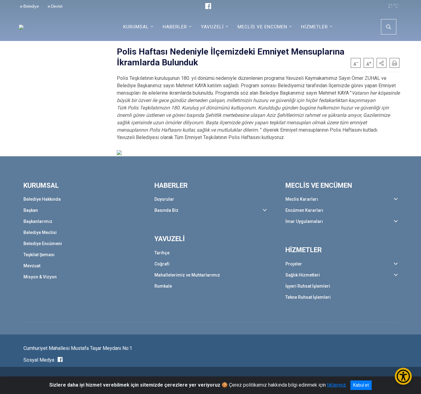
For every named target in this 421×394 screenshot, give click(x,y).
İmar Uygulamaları (304, 221)
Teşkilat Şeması (39, 254)
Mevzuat (31, 265)
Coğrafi (162, 263)
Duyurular (164, 199)
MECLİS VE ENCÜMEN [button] (262, 27)
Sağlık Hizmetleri (302, 275)
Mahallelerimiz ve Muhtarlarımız (187, 275)
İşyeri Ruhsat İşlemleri (307, 286)
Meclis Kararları (301, 199)
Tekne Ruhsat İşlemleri (308, 297)
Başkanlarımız (37, 221)
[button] (381, 63)
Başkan (30, 210)
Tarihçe (162, 252)
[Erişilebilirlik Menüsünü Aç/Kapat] (403, 376)
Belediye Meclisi (40, 232)
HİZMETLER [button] (314, 27)
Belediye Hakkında (42, 199)
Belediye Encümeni (42, 243)
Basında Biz (166, 210)
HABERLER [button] (175, 27)
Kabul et (361, 385)
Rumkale (163, 286)
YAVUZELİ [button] (212, 27)
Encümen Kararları (304, 210)
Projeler (293, 263)
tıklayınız (336, 385)
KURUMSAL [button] (136, 27)
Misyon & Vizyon (40, 276)
